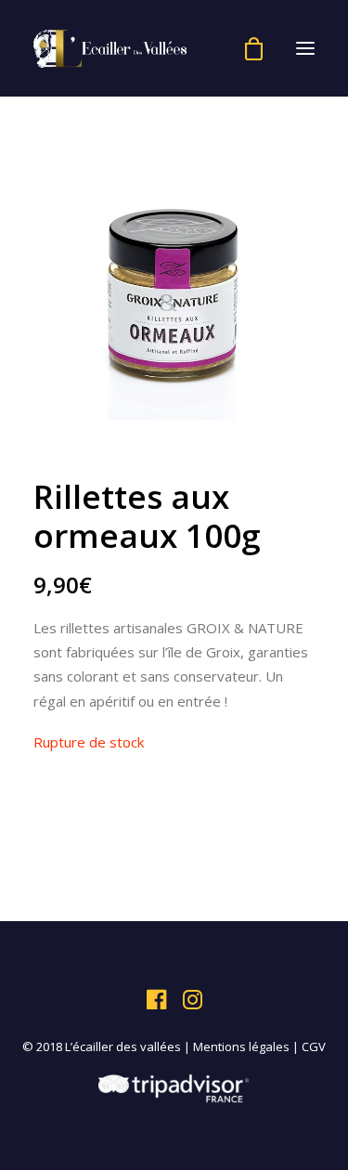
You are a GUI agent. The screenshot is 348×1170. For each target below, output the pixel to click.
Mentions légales (241, 1046)
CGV (314, 1046)
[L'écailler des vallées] (110, 48)
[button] (305, 48)
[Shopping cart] (245, 48)
